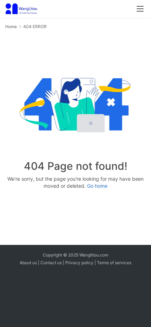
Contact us (51, 262)
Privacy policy (79, 262)
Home (11, 26)
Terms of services (114, 262)
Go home (97, 186)
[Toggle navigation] (140, 8)
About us (28, 262)
